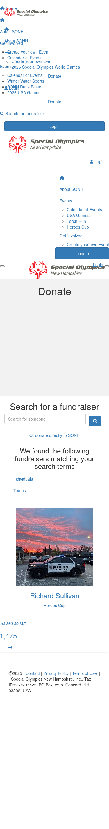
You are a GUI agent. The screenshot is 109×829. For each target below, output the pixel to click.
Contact (33, 673)
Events (10, 52)
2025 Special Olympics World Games (46, 67)
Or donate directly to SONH (54, 435)
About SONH (16, 41)
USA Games (78, 215)
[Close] (106, 266)
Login (54, 126)
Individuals (23, 479)
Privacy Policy (56, 673)
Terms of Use (84, 673)
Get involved (71, 236)
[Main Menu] (2, 266)
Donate (54, 76)
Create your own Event (33, 61)
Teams (19, 490)
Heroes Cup (78, 227)
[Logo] (54, 13)
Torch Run (76, 221)
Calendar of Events (84, 209)
